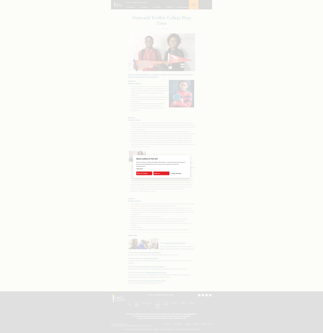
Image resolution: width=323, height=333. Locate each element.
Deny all (156, 173)
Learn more (139, 168)
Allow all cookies (142, 173)
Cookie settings (176, 173)
